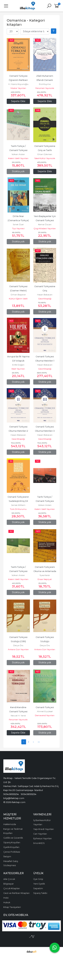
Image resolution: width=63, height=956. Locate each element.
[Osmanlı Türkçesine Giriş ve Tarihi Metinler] (44, 124)
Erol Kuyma (45, 84)
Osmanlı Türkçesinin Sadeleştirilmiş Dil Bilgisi (18, 501)
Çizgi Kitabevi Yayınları (45, 228)
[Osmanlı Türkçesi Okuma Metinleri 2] (18, 405)
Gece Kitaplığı (44, 298)
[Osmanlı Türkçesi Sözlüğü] (44, 615)
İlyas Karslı (45, 575)
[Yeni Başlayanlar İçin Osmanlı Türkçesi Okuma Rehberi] (44, 194)
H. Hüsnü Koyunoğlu (18, 84)
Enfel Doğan (18, 364)
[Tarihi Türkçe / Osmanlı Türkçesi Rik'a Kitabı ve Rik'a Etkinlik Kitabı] (18, 124)
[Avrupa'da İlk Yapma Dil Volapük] (18, 335)
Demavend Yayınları (44, 715)
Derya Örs (18, 645)
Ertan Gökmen (44, 154)
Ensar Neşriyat (45, 579)
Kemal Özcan (44, 224)
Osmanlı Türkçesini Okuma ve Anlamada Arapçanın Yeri (45, 571)
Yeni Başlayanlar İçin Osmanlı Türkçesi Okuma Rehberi (45, 220)
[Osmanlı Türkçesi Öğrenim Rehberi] (18, 54)
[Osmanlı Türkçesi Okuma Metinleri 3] (44, 405)
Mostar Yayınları (18, 88)
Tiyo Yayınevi (18, 228)
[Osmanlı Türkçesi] (44, 686)
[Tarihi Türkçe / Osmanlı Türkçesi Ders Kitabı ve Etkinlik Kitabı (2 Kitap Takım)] (44, 475)
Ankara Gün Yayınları (18, 649)
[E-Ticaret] (32, 951)
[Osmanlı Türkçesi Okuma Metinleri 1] (44, 335)
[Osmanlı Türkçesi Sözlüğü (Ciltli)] (18, 615)
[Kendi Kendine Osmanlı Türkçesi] (18, 686)
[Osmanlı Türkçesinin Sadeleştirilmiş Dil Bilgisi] (18, 475)
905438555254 (11, 794)
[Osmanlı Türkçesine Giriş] (44, 265)
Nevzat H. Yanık (18, 715)
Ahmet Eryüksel (45, 711)
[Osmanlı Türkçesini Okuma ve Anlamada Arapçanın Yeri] (44, 545)
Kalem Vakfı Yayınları (18, 158)
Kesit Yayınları (18, 368)
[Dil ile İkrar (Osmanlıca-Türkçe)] (18, 194)
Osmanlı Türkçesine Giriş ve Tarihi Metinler (45, 150)
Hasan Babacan (44, 294)
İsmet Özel (18, 224)
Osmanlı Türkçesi (45, 707)
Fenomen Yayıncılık (44, 88)
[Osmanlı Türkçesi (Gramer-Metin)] (18, 265)
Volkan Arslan (18, 154)
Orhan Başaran (18, 294)
